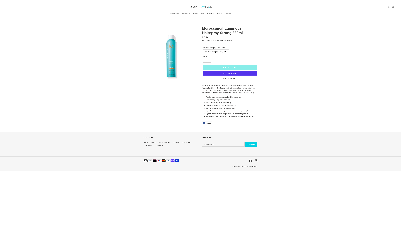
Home (146, 142)
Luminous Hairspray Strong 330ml (214, 48)
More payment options (230, 78)
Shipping (214, 40)
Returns (176, 142)
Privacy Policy (148, 145)
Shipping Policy (187, 142)
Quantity (205, 56)
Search (153, 142)
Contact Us (160, 145)
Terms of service (164, 142)
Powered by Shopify (251, 166)
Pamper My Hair (241, 166)
